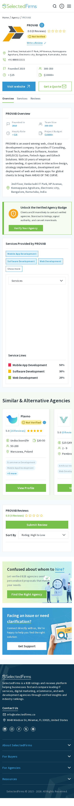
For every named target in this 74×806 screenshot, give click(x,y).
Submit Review (37, 525)
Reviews (36, 98)
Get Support (27, 646)
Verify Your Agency (25, 228)
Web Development (50, 261)
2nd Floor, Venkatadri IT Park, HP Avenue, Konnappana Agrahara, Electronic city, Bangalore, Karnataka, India (37, 53)
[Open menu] (68, 6)
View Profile (26, 488)
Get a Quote (52, 86)
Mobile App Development (22, 253)
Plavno (25, 416)
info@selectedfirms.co (21, 714)
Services (22, 98)
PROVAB (26, 17)
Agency (16, 17)
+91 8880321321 (16, 59)
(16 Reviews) (17, 431)
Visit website (16, 86)
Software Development (21, 261)
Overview (8, 98)
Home (5, 17)
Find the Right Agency (26, 594)
